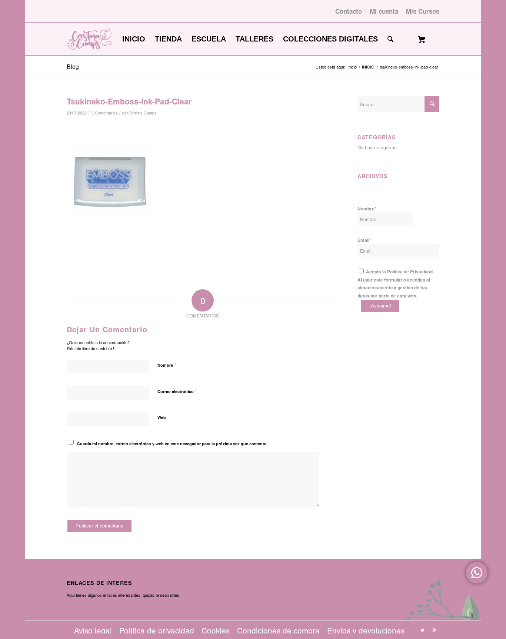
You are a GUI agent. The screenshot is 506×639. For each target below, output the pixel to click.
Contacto (348, 11)
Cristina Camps (142, 113)
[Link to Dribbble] (433, 629)
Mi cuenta (384, 11)
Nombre (166, 364)
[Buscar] (390, 39)
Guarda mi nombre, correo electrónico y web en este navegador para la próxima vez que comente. (172, 443)
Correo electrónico (177, 391)
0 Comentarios (104, 113)
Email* (364, 240)
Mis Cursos (422, 11)
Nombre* (366, 209)
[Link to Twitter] (422, 629)
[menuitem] (133, 39)
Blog (73, 66)
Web (161, 417)
